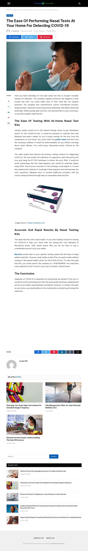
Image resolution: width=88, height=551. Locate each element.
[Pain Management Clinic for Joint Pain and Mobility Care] (63, 392)
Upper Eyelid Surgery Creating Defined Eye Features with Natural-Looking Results (50, 517)
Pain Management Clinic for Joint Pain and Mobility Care (62, 406)
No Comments (40, 31)
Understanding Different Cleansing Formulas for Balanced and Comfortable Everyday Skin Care (48, 507)
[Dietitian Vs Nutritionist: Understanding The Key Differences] (24, 425)
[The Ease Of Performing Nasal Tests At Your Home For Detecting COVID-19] (44, 66)
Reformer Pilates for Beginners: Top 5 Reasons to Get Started (43, 494)
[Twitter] (8, 107)
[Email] (8, 123)
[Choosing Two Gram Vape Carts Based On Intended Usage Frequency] (24, 392)
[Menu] (9, 3)
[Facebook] (8, 101)
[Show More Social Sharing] (55, 37)
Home (8, 10)
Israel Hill (16, 31)
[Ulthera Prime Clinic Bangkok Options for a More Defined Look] (12, 474)
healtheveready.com (57, 543)
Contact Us (39, 538)
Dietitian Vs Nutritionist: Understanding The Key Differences (23, 439)
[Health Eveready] (44, 3)
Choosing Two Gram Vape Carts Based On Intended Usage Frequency (23, 406)
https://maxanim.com (36, 223)
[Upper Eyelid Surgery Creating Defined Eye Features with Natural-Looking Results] (12, 520)
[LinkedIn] (8, 112)
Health (9, 15)
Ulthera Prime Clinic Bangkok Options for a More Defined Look (43, 471)
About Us (50, 538)
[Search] (79, 3)
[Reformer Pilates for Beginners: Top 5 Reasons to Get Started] (12, 497)
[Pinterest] (8, 117)
